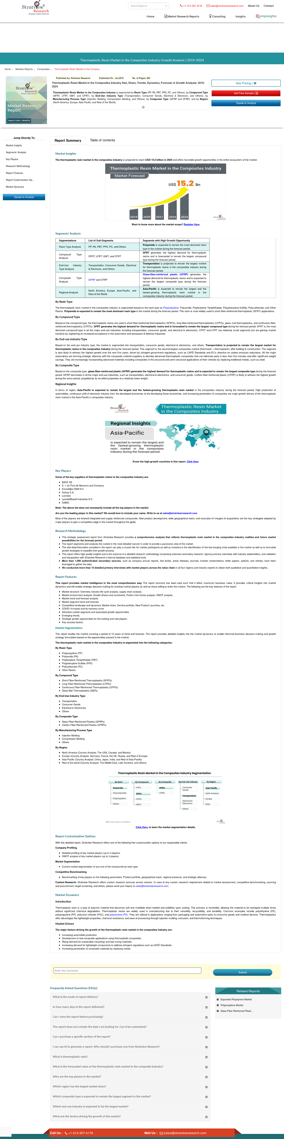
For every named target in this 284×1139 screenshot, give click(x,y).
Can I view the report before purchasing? (78, 1016)
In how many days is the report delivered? (79, 1007)
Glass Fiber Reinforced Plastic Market (239, 1010)
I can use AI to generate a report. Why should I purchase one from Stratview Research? (106, 1046)
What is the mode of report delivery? (75, 997)
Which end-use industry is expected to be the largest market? (91, 1106)
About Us (253, 5)
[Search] (166, 6)
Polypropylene (170, 307)
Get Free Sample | (245, 93)
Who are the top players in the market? (77, 1076)
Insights (241, 16)
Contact (269, 5)
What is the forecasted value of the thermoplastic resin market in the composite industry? (108, 1066)
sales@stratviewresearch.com (227, 5)
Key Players (12, 159)
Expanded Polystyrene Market (235, 999)
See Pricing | (244, 83)
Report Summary (68, 140)
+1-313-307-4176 (192, 5)
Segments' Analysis (16, 152)
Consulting (218, 16)
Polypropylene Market (231, 1005)
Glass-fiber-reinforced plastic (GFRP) (165, 274)
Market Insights (14, 145)
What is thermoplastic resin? (70, 1056)
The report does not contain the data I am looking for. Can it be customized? (100, 1026)
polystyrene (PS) (119, 914)
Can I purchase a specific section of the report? (82, 1036)
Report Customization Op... (20, 179)
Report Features (14, 173)
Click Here (142, 827)
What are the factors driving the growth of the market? (87, 1116)
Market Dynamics (15, 186)
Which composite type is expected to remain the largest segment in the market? (102, 1096)
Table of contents (102, 140)
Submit (242, 972)
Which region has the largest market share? (79, 1086)
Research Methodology (18, 166)
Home (150, 16)
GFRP (92, 279)
